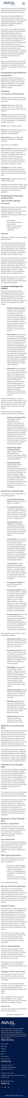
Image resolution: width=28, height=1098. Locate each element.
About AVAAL (4, 1043)
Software (3, 1051)
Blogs (2, 1054)
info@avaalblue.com (8, 1081)
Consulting (4, 1046)
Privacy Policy (5, 1056)
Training (3, 1049)
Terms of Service (5, 1059)
